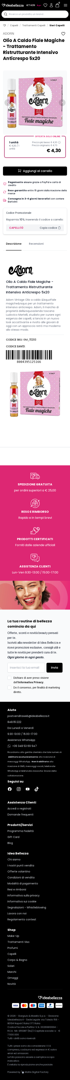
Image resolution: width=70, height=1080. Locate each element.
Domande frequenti (20, 814)
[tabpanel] (35, 336)
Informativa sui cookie (21, 901)
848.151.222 (14, 722)
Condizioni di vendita (21, 877)
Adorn (8, 33)
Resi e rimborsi (16, 889)
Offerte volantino (18, 871)
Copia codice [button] (48, 228)
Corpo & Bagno (17, 960)
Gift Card (13, 837)
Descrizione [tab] (13, 244)
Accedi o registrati (19, 808)
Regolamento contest (21, 919)
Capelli (14, 25)
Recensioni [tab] (36, 244)
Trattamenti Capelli (33, 25)
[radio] (35, 147)
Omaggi (12, 978)
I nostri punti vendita (20, 865)
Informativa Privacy (30, 682)
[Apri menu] (65, 5)
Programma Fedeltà (20, 831)
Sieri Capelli (57, 25)
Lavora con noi (17, 913)
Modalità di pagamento (22, 883)
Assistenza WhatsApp (21, 740)
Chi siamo (14, 859)
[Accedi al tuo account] (51, 5)
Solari (10, 966)
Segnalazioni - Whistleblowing (26, 907)
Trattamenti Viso (18, 942)
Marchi (11, 972)
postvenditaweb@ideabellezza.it (28, 716)
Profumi (12, 948)
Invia (54, 667)
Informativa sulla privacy (23, 895)
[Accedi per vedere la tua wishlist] (45, 5)
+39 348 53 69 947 (24, 746)
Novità (11, 984)
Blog (10, 843)
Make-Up (13, 936)
